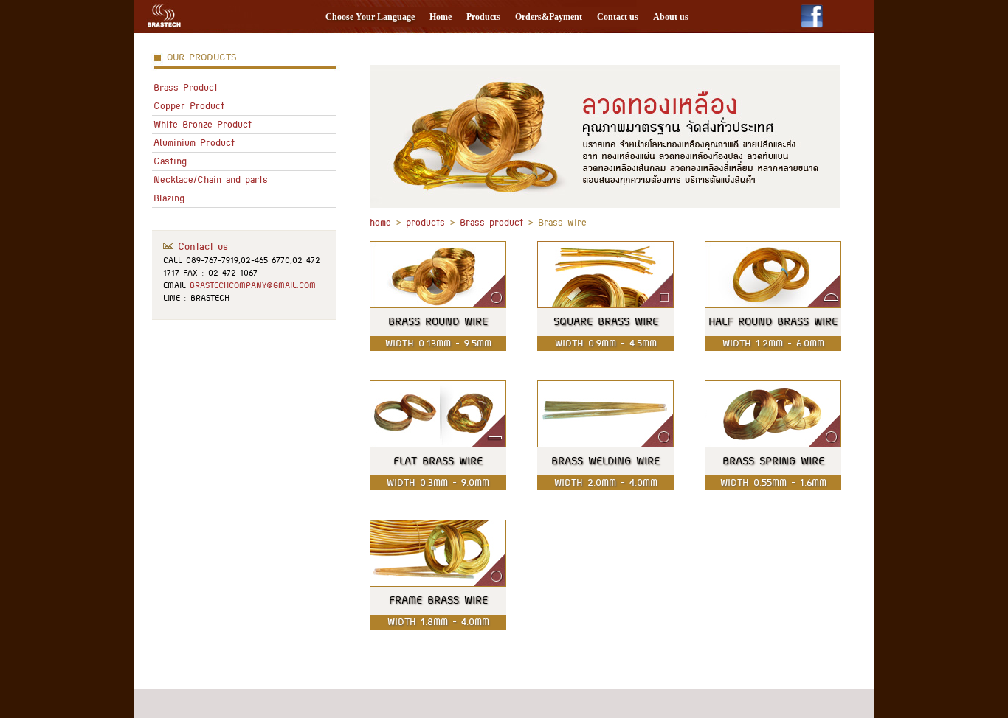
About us (670, 17)
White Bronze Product (202, 124)
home (380, 222)
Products (483, 17)
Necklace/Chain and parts (210, 179)
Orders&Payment (548, 17)
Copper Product (188, 106)
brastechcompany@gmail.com (253, 285)
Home (440, 17)
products (425, 222)
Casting (170, 161)
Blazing (168, 198)
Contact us (617, 17)
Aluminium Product (194, 142)
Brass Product (185, 87)
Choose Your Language (370, 17)
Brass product (491, 222)
